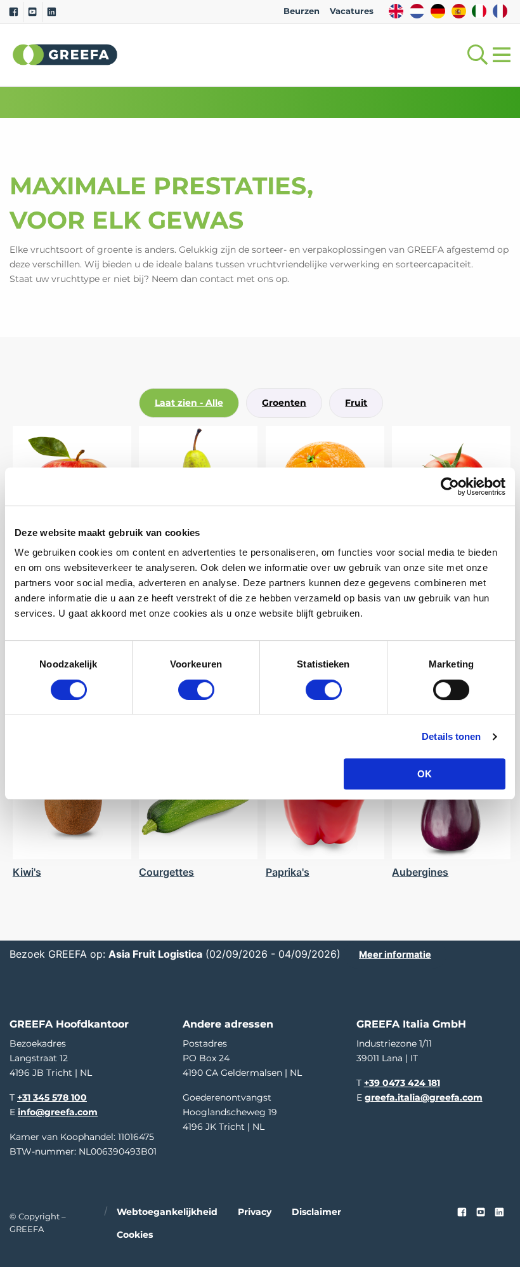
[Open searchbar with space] (475, 55)
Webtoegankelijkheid (167, 1211)
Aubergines (420, 872)
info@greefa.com (58, 1112)
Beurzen (301, 11)
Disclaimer (316, 1211)
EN (396, 11)
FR (500, 11)
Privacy (254, 1211)
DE (438, 11)
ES (459, 11)
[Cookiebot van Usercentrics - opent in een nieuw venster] (449, 486)
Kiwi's (27, 872)
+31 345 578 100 (52, 1097)
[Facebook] (14, 12)
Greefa (65, 55)
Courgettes (166, 872)
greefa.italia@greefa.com (424, 1097)
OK (424, 773)
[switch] (196, 690)
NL (417, 11)
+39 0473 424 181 (402, 1083)
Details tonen (451, 736)
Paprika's (287, 872)
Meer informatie (395, 954)
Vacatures (352, 11)
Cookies (135, 1234)
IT (479, 11)
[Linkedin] (52, 12)
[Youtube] (33, 12)
